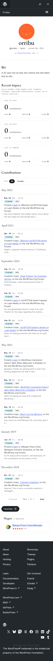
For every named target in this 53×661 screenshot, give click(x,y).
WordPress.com (12, 597)
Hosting (7, 559)
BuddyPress (10, 612)
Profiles (6, 12)
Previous (13, 499)
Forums (20, 181)
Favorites (10, 509)
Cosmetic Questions (29, 482)
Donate (32, 583)
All (12, 181)
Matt (7, 602)
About (6, 549)
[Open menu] (48, 4)
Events (30, 578)
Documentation (11, 578)
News (6, 554)
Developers (9, 583)
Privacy (7, 564)
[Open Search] (40, 4)
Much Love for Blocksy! (31, 414)
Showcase (32, 549)
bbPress (8, 607)
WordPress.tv (11, 588)
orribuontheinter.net (25, 53)
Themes (31, 554)
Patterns (31, 564)
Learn (6, 573)
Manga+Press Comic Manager (27, 525)
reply (15, 205)
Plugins (30, 559)
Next (42, 499)
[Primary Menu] (47, 12)
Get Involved (34, 573)
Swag (31, 588)
